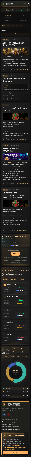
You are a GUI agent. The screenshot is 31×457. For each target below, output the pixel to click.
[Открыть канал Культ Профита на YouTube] (8, 414)
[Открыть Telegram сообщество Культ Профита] (4, 414)
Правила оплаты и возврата (10, 426)
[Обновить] (15, 34)
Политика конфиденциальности (11, 421)
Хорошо (15, 453)
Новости (8, 15)
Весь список (24, 270)
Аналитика (23, 20)
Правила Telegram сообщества (11, 429)
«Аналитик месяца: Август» (10, 162)
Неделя (5, 279)
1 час (5, 356)
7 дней (18, 356)
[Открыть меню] (18, 4)
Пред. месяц (13, 279)
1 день (12, 356)
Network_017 (11, 285)
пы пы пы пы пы (12, 296)
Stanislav (10, 322)
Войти (24, 4)
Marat (9, 310)
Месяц (25, 356)
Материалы (8, 20)
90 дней (22, 279)
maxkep (9, 334)
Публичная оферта (7, 424)
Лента (23, 15)
